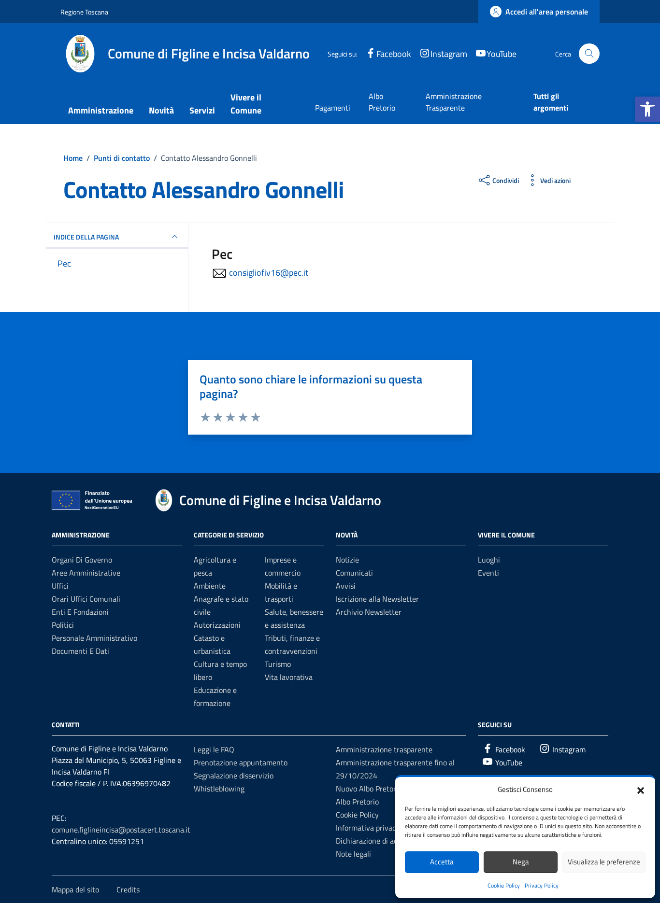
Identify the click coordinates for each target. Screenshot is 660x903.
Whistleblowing (219, 788)
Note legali (353, 854)
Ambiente (210, 586)
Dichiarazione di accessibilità (383, 841)
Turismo (278, 664)
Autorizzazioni (217, 625)
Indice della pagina (86, 237)
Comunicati (354, 572)
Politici (63, 625)
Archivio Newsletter (369, 612)
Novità (161, 110)
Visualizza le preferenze (604, 861)
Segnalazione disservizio (233, 775)
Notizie (347, 559)
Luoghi (489, 559)
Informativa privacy (368, 827)
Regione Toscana (84, 12)
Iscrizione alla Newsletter (377, 599)
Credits (128, 889)
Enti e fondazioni (80, 612)
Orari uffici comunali (86, 599)
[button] (647, 109)
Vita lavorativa (289, 677)
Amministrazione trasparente (384, 749)
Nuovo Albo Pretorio (369, 788)
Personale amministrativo (94, 638)
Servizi (202, 110)
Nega (521, 861)
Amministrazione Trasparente (454, 101)
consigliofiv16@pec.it (268, 272)
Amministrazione (100, 110)
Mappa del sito (75, 889)
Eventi (488, 572)
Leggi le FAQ (214, 749)
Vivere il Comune (245, 104)
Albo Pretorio (382, 101)
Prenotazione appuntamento (240, 762)
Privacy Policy (542, 885)
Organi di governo (82, 559)
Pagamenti (332, 107)
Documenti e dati (80, 651)
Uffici (60, 586)
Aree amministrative (86, 572)
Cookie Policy (504, 885)
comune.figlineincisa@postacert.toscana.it (121, 829)
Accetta (442, 861)
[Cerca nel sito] (589, 53)
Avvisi (346, 586)
